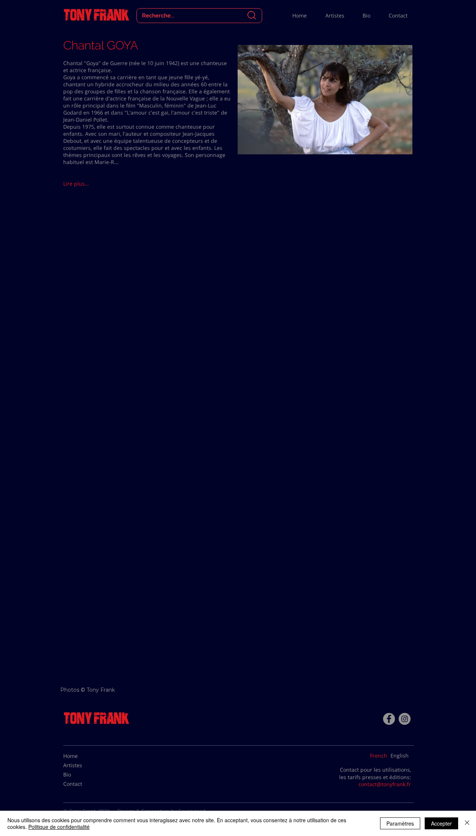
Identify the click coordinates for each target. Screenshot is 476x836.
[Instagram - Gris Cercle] (405, 719)
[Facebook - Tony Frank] (389, 719)
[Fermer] (467, 823)
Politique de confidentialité (59, 826)
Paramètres (400, 823)
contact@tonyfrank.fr (384, 784)
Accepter (441, 823)
